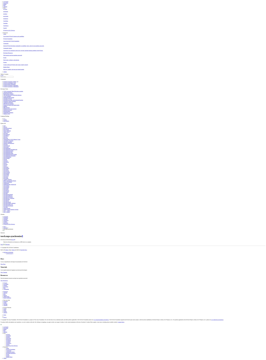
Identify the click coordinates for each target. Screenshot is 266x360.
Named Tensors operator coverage (10, 209)
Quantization (6, 183)
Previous (7, 244)
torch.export (6, 147)
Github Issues (6, 296)
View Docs (3, 264)
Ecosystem (5, 3)
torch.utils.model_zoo (8, 204)
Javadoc (5, 119)
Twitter (4, 302)
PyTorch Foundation (10, 349)
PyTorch (5, 283)
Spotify (5, 308)
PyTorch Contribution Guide (9, 82)
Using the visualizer (7, 142)
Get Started (5, 1)
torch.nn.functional (7, 128)
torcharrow (8, 339)
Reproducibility (6, 111)
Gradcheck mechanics (8, 102)
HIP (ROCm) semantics (8, 103)
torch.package (6, 173)
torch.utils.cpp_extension (8, 198)
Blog (4, 5)
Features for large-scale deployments (11, 105)
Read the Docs (23, 250)
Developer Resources (10, 353)
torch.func (5, 160)
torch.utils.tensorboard (8, 205)
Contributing (6, 289)
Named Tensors (6, 208)
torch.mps (5, 144)
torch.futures (6, 162)
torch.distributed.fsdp (8, 152)
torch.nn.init (6, 175)
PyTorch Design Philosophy (9, 84)
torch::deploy (6, 121)
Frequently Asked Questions (9, 101)
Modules (5, 106)
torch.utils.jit (6, 200)
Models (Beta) (9, 357)
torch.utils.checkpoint (8, 197)
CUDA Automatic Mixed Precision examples (13, 91)
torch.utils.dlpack (7, 202)
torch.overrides (6, 172)
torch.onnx (5, 177)
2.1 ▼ (2, 75)
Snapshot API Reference (8, 143)
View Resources (4, 280)
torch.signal (5, 169)
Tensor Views (6, 132)
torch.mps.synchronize (8, 252)
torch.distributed (6, 148)
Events (7, 354)
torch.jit (5, 165)
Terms (4, 314)
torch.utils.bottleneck (7, 195)
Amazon (5, 312)
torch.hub (5, 164)
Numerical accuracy (7, 110)
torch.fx (5, 163)
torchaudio (5, 216)
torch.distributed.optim (8, 153)
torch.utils (5, 193)
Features (5, 285)
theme (13, 250)
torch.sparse (6, 189)
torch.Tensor (6, 129)
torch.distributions (7, 157)
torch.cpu (5, 137)
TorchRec (5, 219)
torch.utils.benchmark (8, 194)
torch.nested (6, 188)
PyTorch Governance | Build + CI (10, 81)
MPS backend (6, 107)
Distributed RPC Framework (9, 184)
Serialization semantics (8, 112)
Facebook (5, 301)
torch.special (6, 170)
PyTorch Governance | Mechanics (10, 85)
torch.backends (6, 145)
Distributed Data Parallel (8, 97)
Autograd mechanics (7, 92)
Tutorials (5, 6)
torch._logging (6, 212)
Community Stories (10, 352)
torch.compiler (6, 158)
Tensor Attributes (7, 130)
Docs (4, 226)
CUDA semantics (7, 96)
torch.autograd (6, 134)
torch (4, 125)
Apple (4, 310)
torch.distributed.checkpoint (9, 155)
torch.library (6, 135)
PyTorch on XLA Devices (9, 224)
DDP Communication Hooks (9, 180)
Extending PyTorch (7, 98)
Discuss (5, 295)
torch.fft (5, 159)
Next (2, 244)
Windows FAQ (6, 113)
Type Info (5, 207)
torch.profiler (6, 174)
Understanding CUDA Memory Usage (11, 139)
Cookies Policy (121, 322)
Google (5, 311)
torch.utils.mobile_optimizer (9, 203)
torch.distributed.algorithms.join (10, 149)
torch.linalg (5, 167)
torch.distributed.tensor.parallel (10, 154)
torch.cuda (5, 138)
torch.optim (5, 178)
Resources (5, 291)
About (7, 348)
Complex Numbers (7, 179)
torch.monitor (6, 168)
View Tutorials (4, 272)
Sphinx (6, 250)
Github (4, 358)
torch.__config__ (7, 210)
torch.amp (5, 133)
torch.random (6, 185)
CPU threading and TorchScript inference (12, 95)
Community (8, 350)
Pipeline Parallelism (7, 182)
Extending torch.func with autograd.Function (13, 100)
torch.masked (6, 187)
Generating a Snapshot (8, 140)
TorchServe (5, 220)
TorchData (5, 218)
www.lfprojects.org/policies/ (217, 319)
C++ (4, 118)
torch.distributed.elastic (8, 150)
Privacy (5, 317)
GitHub (5, 71)
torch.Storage (6, 190)
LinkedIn (5, 305)
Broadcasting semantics (8, 93)
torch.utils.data (6, 199)
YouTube (5, 304)
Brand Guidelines (7, 297)
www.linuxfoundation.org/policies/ (101, 319)
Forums (7, 355)
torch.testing (6, 192)
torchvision (5, 223)
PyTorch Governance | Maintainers (11, 86)
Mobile (4, 4)
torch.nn (5, 127)
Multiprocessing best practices (9, 108)
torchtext (5, 221)
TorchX (7, 344)
